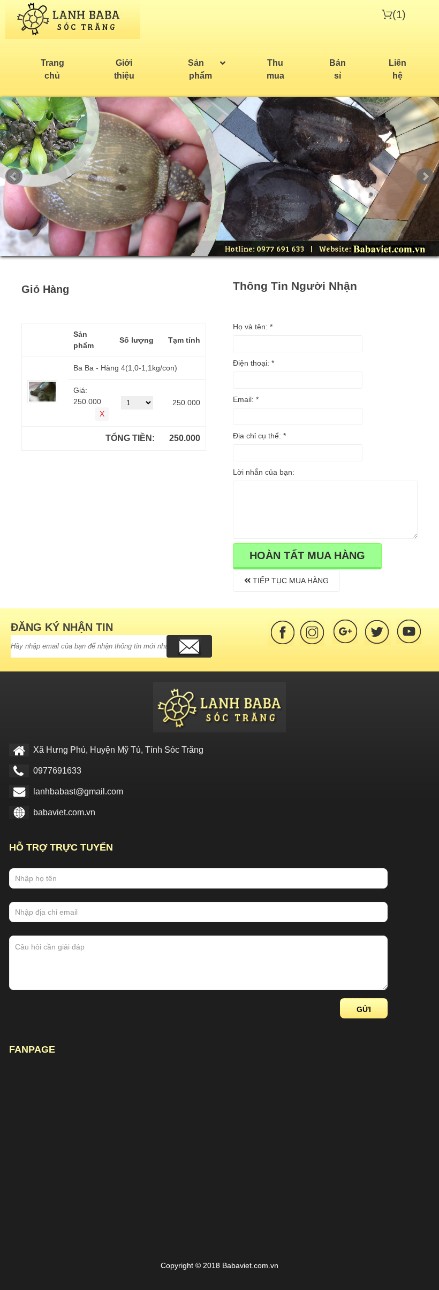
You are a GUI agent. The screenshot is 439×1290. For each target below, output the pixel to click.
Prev (13, 176)
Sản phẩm (200, 69)
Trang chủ (52, 69)
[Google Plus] (345, 632)
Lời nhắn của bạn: (263, 472)
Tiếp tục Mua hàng (290, 580)
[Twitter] (377, 632)
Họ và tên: (253, 326)
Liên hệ (397, 69)
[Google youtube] (409, 632)
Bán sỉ (337, 69)
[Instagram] (313, 632)
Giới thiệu (124, 69)
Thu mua (275, 69)
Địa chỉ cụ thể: (259, 435)
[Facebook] (281, 632)
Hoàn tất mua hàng (307, 555)
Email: (246, 399)
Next (425, 176)
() (399, 14)
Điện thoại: (253, 363)
